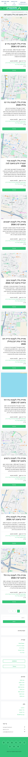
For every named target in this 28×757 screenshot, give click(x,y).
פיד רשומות (21, 710)
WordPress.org (20, 714)
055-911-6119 (23, 2)
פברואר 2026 (21, 687)
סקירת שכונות (23, 64)
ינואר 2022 (21, 694)
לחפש (14, 621)
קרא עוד (14, 70)
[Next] (10, 611)
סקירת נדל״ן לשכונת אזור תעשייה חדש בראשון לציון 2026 (16, 163)
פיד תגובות (21, 712)
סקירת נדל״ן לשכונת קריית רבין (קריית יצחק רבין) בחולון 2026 (14, 341)
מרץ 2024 (22, 689)
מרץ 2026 (22, 684)
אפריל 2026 (21, 682)
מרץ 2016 (22, 696)
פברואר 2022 (21, 691)
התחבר (22, 707)
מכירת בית (8, 62)
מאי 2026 (22, 680)
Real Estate (23, 62)
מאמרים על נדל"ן (14, 62)
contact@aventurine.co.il (23, 4)
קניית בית (17, 64)
